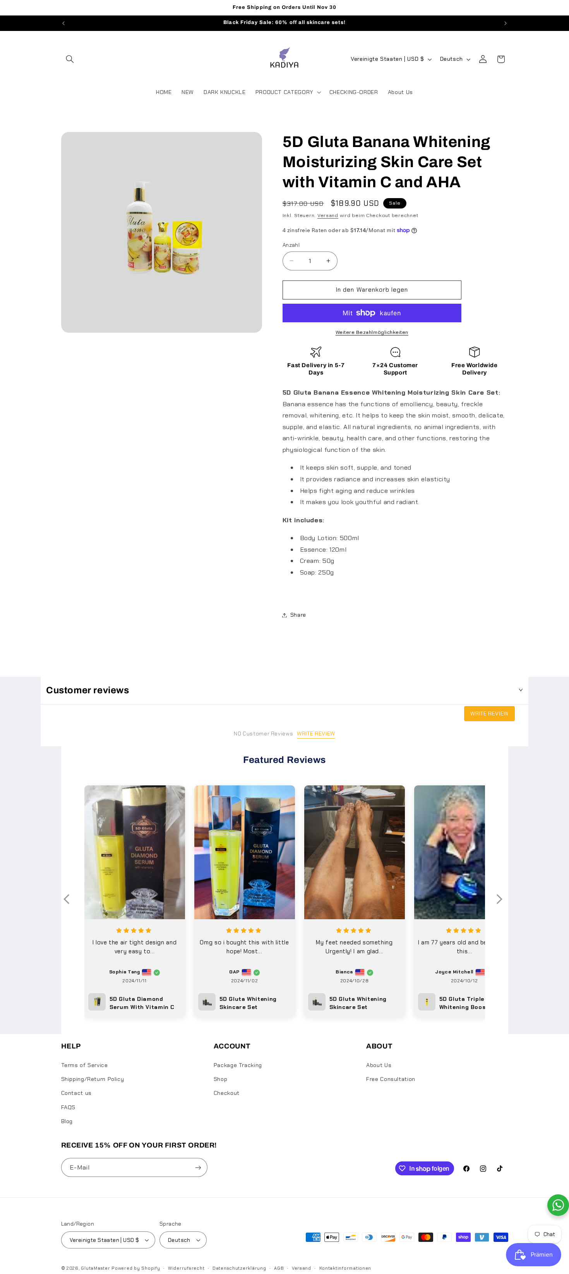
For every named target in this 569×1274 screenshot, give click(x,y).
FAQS (68, 1107)
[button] (70, 59)
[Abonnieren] (198, 1167)
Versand (327, 215)
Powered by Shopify (135, 1268)
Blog (67, 1121)
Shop (221, 1079)
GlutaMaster (95, 1268)
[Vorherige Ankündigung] (63, 23)
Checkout (227, 1093)
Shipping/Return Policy (92, 1079)
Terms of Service (84, 1065)
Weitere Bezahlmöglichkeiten (372, 332)
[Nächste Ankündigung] (505, 23)
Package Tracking (238, 1065)
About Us (378, 1065)
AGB (279, 1268)
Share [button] (298, 615)
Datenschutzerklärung (239, 1268)
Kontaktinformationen (345, 1268)
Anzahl (291, 244)
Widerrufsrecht (186, 1268)
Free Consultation (390, 1079)
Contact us (76, 1093)
